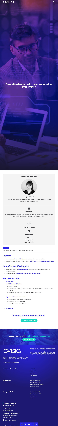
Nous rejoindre (33, 396)
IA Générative (44, 354)
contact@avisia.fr (9, 410)
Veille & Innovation (34, 386)
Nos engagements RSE (35, 393)
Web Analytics (33, 375)
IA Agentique (50, 354)
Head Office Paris (10, 403)
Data (33, 349)
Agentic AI (32, 368)
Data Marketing (33, 373)
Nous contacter (29, 339)
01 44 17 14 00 (7, 408)
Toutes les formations (29, 320)
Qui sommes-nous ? (35, 391)
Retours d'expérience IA (35, 380)
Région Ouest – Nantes (11, 413)
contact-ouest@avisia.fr (10, 420)
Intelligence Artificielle (41, 349)
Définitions (32, 398)
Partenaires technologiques (36, 384)
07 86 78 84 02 (8, 419)
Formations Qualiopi (35, 382)
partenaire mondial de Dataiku (19, 358)
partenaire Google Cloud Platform (11, 359)
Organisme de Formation (8, 356)
